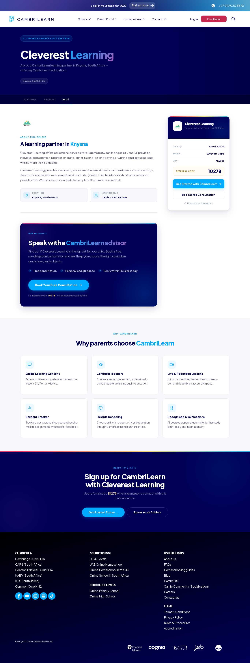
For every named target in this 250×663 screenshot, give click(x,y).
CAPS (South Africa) (28, 564)
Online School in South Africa (109, 575)
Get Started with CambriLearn (196, 183)
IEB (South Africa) (27, 581)
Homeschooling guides (179, 570)
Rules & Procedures (177, 623)
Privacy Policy (173, 617)
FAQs (167, 564)
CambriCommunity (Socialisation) (186, 586)
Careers (169, 592)
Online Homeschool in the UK (109, 570)
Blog (167, 575)
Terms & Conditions (177, 612)
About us (170, 559)
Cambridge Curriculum (30, 559)
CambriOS (171, 581)
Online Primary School (104, 591)
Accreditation (173, 628)
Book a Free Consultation (198, 194)
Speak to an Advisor (147, 512)
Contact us (171, 597)
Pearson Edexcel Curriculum (34, 570)
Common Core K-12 (28, 586)
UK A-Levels (98, 559)
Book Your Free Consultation (56, 285)
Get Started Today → (103, 512)
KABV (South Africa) (28, 575)
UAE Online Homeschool (106, 564)
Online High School (102, 596)
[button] (84, 19)
